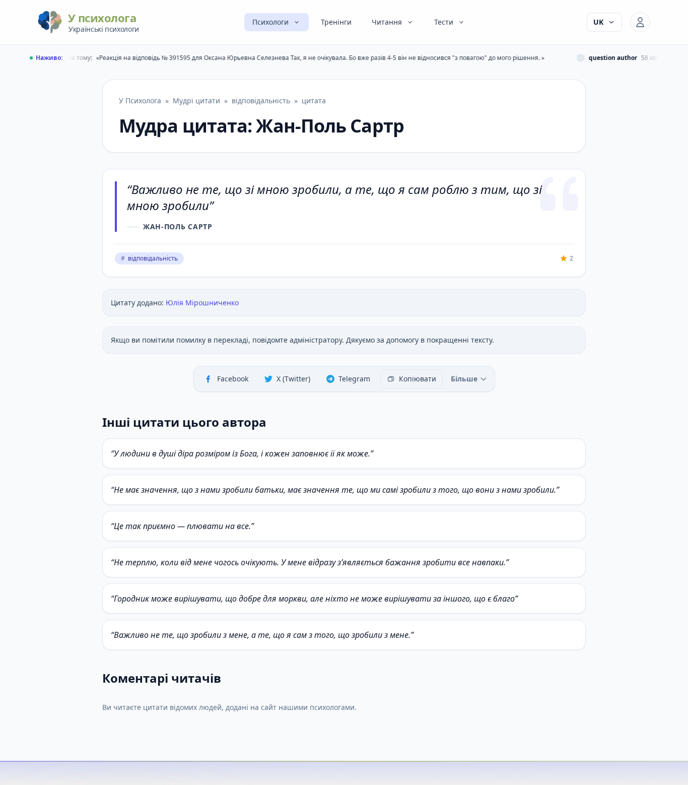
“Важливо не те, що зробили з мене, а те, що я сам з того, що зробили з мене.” (262, 634)
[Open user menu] (640, 22)
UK (598, 22)
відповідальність (149, 258)
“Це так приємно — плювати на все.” (182, 526)
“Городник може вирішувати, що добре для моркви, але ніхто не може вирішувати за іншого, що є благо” (314, 598)
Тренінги (336, 22)
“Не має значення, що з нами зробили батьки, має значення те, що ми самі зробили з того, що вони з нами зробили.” (335, 489)
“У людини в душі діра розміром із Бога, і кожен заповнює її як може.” (242, 453)
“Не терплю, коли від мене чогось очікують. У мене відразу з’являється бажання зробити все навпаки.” (310, 562)
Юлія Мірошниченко (202, 302)
